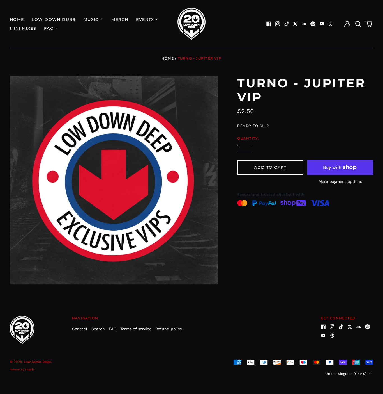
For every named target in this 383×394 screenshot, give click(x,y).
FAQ (112, 329)
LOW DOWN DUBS (54, 19)
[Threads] (330, 23)
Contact (79, 329)
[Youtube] (321, 23)
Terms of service (135, 329)
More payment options (340, 181)
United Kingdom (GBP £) (346, 374)
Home (17, 19)
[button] (358, 23)
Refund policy (168, 329)
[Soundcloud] (304, 23)
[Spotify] (312, 23)
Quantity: (248, 138)
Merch (119, 19)
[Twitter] (295, 23)
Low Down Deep (37, 362)
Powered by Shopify (22, 369)
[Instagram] (277, 23)
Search (98, 329)
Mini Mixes (23, 28)
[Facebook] (268, 23)
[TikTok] (286, 23)
